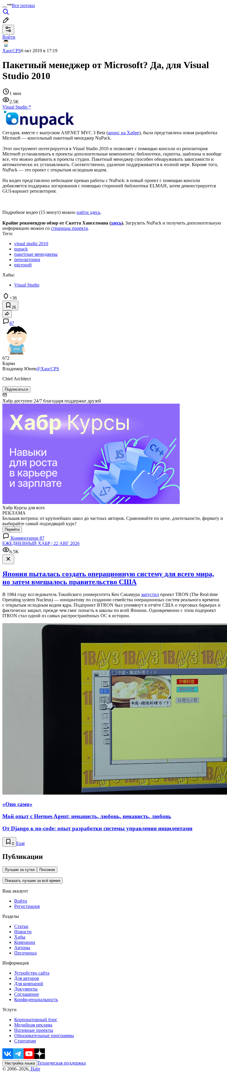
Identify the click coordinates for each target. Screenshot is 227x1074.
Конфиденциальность (36, 999)
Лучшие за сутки (20, 869)
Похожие (47, 869)
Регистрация (27, 906)
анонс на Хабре (123, 132)
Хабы (19, 936)
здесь (116, 222)
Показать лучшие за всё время (32, 880)
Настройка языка (20, 1063)
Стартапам (25, 1040)
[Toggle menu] (4, 7)
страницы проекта (69, 228)
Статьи (21, 926)
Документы (26, 988)
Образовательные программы (44, 1035)
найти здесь (88, 212)
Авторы (22, 947)
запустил (150, 594)
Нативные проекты (33, 1030)
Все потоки (23, 5)
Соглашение (26, 994)
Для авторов (26, 978)
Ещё (20, 843)
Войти (20, 900)
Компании (24, 942)
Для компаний (28, 983)
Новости (23, 931)
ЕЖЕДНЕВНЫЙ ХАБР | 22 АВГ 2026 (41, 543)
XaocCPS (11, 50)
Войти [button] (8, 37)
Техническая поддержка (61, 1062)
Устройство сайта (31, 972)
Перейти (12, 529)
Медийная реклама (33, 1024)
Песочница (25, 952)
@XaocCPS (47, 368)
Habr (35, 1068)
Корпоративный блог (35, 1019)
